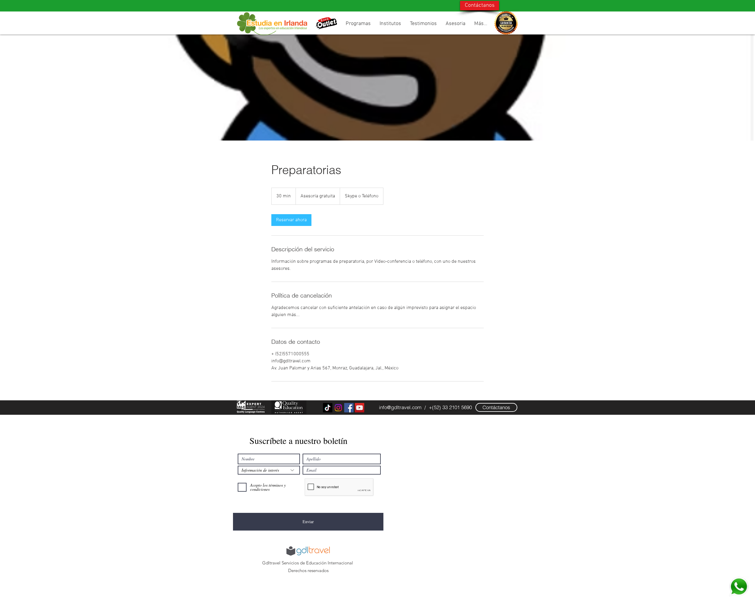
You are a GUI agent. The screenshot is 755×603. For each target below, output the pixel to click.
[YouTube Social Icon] (359, 407)
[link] (291, 220)
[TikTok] (327, 407)
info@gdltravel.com (400, 407)
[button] (358, 23)
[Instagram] (338, 407)
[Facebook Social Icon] (349, 407)
